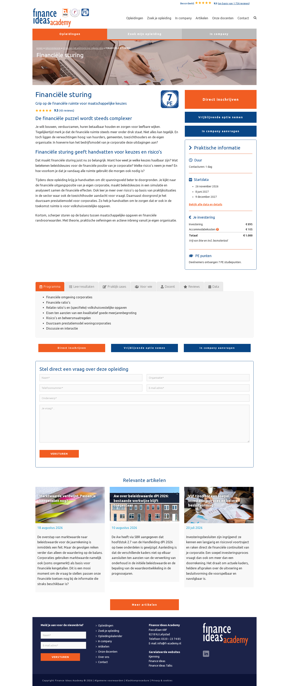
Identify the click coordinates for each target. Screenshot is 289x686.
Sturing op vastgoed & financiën (83, 48)
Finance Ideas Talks (160, 665)
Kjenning (154, 656)
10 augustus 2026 (124, 527)
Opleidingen (134, 18)
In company (183, 18)
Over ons (103, 657)
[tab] (49, 286)
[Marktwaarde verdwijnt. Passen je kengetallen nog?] (70, 505)
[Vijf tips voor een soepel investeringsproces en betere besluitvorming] (219, 505)
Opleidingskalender (110, 636)
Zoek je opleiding (159, 18)
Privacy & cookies (162, 680)
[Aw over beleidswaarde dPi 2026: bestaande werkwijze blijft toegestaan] (144, 505)
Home (39, 48)
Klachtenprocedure (137, 680)
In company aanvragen (220, 131)
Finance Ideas (157, 661)
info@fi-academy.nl (169, 643)
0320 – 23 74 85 (171, 638)
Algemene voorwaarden (109, 680)
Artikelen (202, 18)
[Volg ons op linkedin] (206, 654)
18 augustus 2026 (50, 527)
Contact (243, 18)
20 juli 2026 (194, 527)
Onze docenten (223, 18)
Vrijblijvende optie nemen (220, 117)
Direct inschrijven (221, 99)
